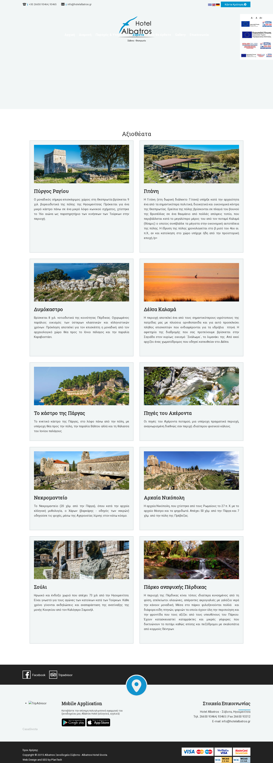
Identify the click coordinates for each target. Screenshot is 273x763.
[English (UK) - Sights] (214, 5)
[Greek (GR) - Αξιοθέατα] (210, 5)
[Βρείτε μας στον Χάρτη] (136, 685)
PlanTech (56, 759)
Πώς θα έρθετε (159, 35)
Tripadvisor (65, 675)
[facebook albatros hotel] (27, 675)
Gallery (180, 35)
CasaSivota (30, 729)
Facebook (38, 675)
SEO (44, 759)
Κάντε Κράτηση (234, 4)
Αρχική (70, 35)
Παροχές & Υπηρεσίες (112, 35)
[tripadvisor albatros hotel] (53, 675)
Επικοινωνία (199, 35)
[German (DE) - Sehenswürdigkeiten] (218, 5)
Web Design (30, 759)
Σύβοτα (138, 35)
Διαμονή (85, 35)
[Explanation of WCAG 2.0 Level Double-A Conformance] (223, 759)
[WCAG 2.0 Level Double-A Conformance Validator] (241, 759)
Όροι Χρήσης (30, 750)
